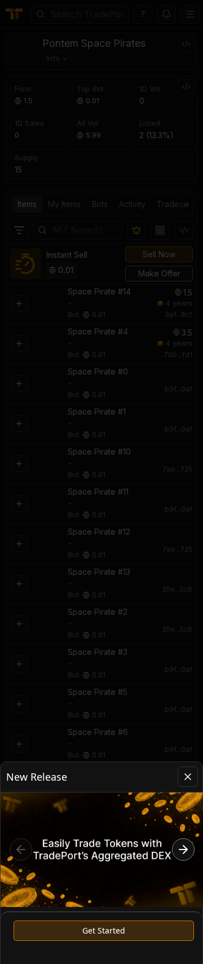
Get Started (103, 930)
